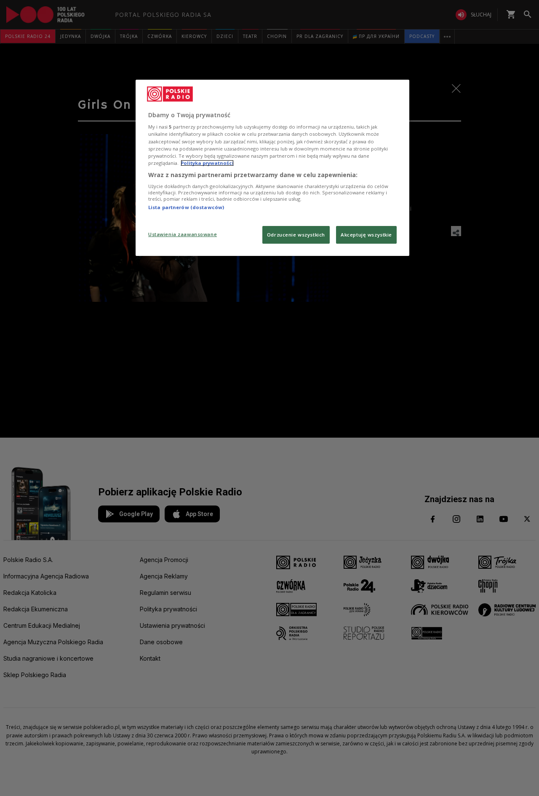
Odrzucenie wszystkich (296, 234)
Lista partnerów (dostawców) (186, 207)
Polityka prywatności (207, 163)
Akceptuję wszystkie (366, 234)
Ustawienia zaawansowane (182, 234)
